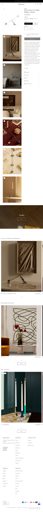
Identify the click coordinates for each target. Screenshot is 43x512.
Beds (4, 478)
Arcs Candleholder (5, 424)
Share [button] (27, 68)
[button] (2, 4)
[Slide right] (24, 297)
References (17, 447)
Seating (4, 470)
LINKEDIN (5, 450)
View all (21, 363)
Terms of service (31, 507)
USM (16, 488)
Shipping (31, 18)
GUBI (16, 478)
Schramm (17, 483)
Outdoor (4, 486)
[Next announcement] (41, 1)
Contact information (31, 508)
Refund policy (30, 445)
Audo (25, 8)
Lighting (4, 481)
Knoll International (19, 481)
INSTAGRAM (5, 447)
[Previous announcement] (2, 1)
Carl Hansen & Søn (19, 470)
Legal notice (38, 508)
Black (35, 23)
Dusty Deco (17, 473)
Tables (4, 473)
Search (16, 440)
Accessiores (5, 483)
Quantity (25, 26)
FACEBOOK (5, 448)
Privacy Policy (18, 460)
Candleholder (27, 14)
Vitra (16, 493)
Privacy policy (25, 507)
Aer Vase (3, 357)
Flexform (17, 475)
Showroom (17, 442)
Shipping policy (37, 507)
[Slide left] (19, 297)
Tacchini (17, 486)
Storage (4, 475)
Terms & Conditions (19, 458)
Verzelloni (17, 491)
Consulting (17, 445)
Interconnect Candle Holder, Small (8, 293)
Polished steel (28, 23)
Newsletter (17, 453)
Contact (29, 440)
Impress (17, 463)
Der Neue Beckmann (12, 507)
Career (16, 450)
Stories (16, 455)
